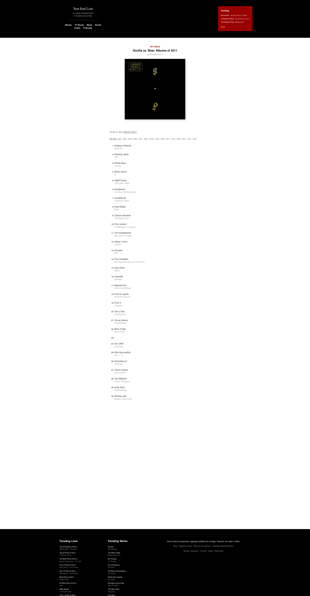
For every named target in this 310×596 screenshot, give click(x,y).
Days (116, 209)
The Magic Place (121, 218)
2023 (130, 139)
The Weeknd (120, 378)
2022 (135, 139)
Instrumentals (120, 372)
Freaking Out (119, 314)
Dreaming (118, 346)
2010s (151, 139)
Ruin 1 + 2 (118, 355)
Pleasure (118, 305)
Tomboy (117, 165)
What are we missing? (202, 546)
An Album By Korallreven (125, 192)
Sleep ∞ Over (121, 241)
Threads (203, 551)
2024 (125, 139)
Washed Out (120, 285)
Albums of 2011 (130, 132)
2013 (189, 139)
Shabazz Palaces (122, 145)
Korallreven (119, 189)
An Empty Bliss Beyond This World (129, 261)
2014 (184, 139)
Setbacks (118, 363)
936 (116, 157)
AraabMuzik (120, 197)
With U (117, 270)
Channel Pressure (122, 296)
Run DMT (119, 343)
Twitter (210, 551)
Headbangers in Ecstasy (125, 227)
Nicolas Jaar (120, 395)
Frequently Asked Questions (223, 546)
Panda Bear (120, 162)
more (223, 27)
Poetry (77, 27)
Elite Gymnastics (122, 352)
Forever (117, 244)
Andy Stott (119, 387)
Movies (68, 24)
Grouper (118, 250)
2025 (119, 139)
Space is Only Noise (123, 398)
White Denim (120, 171)
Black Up (118, 148)
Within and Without (122, 288)
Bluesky (187, 551)
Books (98, 24)
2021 (141, 139)
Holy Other (119, 267)
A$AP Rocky (120, 180)
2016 (173, 139)
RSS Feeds (218, 551)
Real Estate (120, 206)
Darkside (118, 276)
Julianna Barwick (122, 215)
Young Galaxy (121, 320)
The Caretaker (121, 258)
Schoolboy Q (120, 361)
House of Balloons (122, 381)
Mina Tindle (120, 328)
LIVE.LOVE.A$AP (122, 183)
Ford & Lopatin (121, 293)
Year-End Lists (83, 8)
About (175, 546)
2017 (168, 139)
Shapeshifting (120, 323)
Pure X (117, 302)
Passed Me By (120, 390)
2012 (195, 139)
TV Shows (79, 24)
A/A (116, 253)
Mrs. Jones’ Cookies (123, 235)
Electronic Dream (121, 200)
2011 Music (155, 46)
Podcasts (87, 27)
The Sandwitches (122, 232)
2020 (146, 139)
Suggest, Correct (185, 546)
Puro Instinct (120, 224)
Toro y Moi (119, 311)
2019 (157, 139)
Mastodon (195, 551)
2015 (179, 139)
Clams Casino (121, 369)
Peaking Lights (121, 154)
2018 (163, 139)
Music (89, 24)
